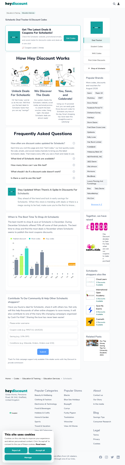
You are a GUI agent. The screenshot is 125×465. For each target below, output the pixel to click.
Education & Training (13, 13)
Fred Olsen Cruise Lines (96, 127)
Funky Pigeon (70, 412)
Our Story (97, 399)
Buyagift (68, 404)
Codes (16, 378)
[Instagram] (106, 458)
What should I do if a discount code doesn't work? (36, 171)
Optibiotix (91, 132)
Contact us (98, 395)
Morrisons (91, 171)
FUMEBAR (91, 147)
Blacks (67, 395)
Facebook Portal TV (94, 107)
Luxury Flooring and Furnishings (95, 182)
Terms (96, 434)
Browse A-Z (96, 204)
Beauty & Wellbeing (43, 395)
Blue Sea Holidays (72, 399)
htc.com (90, 198)
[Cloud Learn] (90, 282)
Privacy (96, 439)
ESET (101, 98)
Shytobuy (91, 98)
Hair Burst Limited (94, 142)
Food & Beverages (43, 408)
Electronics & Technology (46, 404)
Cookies (96, 443)
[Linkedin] (118, 458)
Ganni (89, 93)
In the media (98, 404)
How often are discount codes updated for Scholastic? (38, 143)
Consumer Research (102, 421)
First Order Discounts (96, 60)
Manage (28, 457)
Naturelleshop (92, 193)
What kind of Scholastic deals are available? (33, 158)
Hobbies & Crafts (42, 412)
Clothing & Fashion (43, 399)
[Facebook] (100, 458)
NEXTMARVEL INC (94, 156)
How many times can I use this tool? (29, 165)
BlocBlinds (91, 176)
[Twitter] (112, 458)
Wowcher (68, 421)
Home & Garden (42, 417)
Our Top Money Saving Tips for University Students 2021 (103, 348)
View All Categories (43, 430)
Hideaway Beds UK (94, 152)
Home (8, 378)
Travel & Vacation (42, 426)
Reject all (16, 450)
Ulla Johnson (92, 166)
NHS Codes (96, 53)
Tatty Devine (99, 188)
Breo (89, 188)
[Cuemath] (90, 322)
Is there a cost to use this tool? (26, 178)
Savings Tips (99, 417)
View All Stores (71, 426)
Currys (67, 408)
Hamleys (90, 117)
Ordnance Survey (93, 112)
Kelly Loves (91, 137)
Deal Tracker (97, 40)
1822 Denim (92, 161)
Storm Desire (92, 122)
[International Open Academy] (90, 295)
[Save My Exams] (90, 310)
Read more (41, 444)
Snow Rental (92, 103)
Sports (38, 421)
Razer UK (99, 93)
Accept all (40, 450)
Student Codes (97, 46)
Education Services (28, 13)
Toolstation (69, 417)
